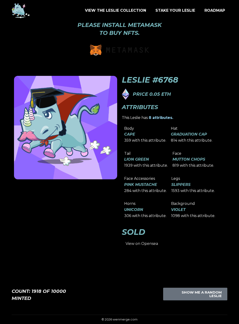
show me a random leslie (202, 294)
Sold (133, 232)
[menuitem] (115, 10)
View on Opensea (142, 243)
